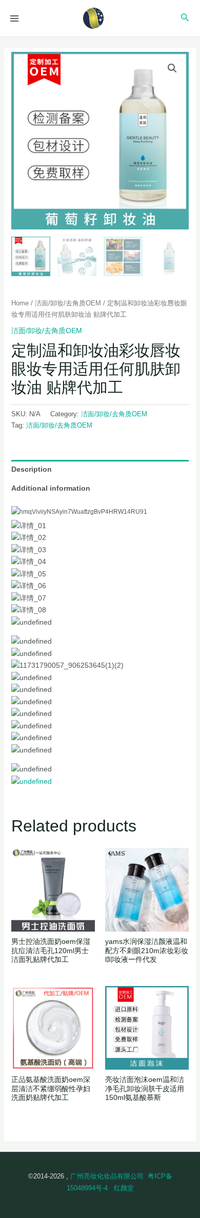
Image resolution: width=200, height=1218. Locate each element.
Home (20, 303)
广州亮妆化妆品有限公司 (107, 1176)
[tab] (100, 469)
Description (31, 469)
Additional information (50, 488)
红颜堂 (124, 1188)
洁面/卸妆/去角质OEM (68, 303)
